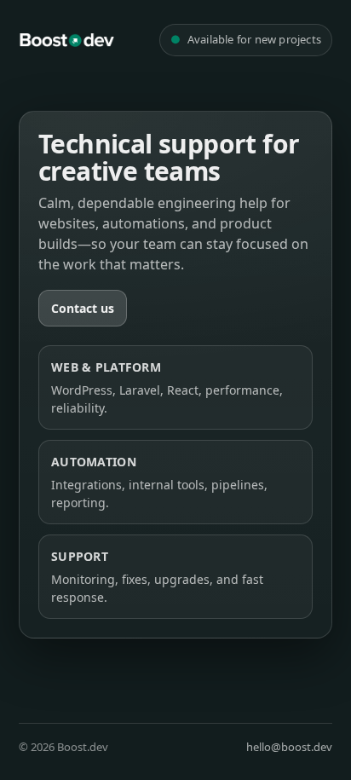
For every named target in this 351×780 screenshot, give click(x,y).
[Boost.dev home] (66, 40)
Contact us (82, 308)
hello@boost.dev (289, 746)
